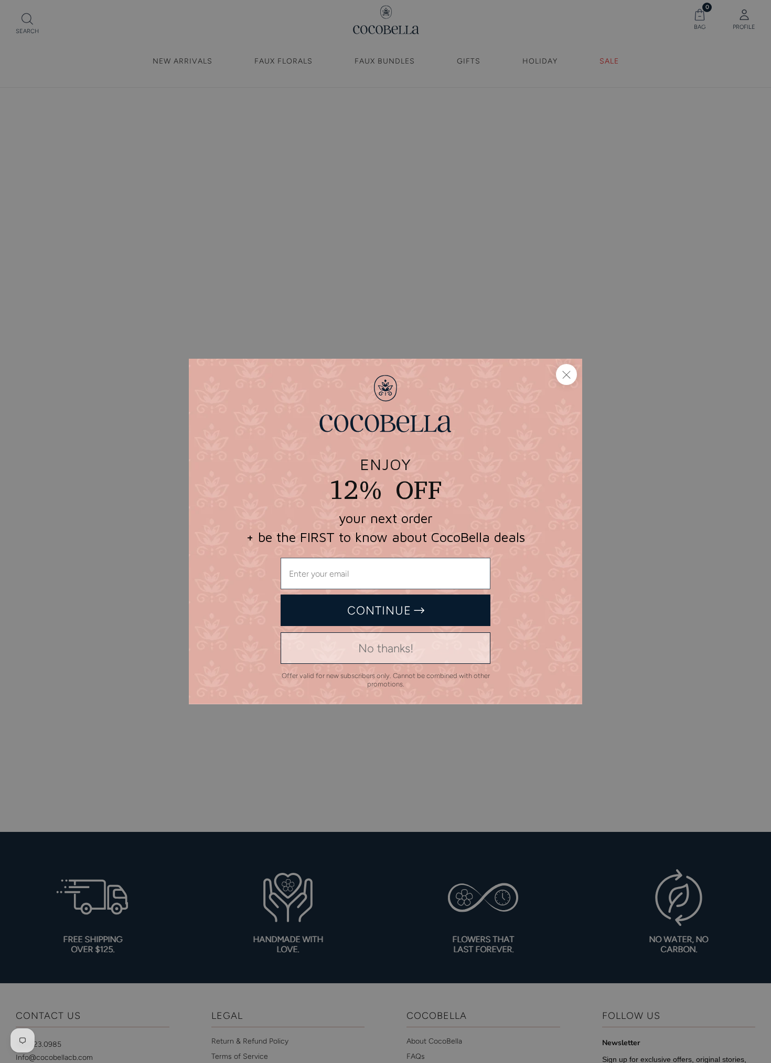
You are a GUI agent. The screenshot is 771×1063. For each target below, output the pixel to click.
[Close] (566, 374)
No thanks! (385, 648)
